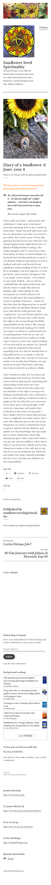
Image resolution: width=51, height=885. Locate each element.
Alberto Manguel (11, 718)
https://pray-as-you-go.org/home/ (18, 827)
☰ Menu (43, 27)
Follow (9, 657)
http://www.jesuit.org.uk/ (14, 795)
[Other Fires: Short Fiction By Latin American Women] (44, 718)
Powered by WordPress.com (13, 871)
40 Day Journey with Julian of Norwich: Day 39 (26, 553)
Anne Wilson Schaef (12, 728)
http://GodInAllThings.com (15, 842)
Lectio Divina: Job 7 (17, 543)
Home (11, 859)
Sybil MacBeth (10, 699)
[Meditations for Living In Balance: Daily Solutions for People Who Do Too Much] (44, 728)
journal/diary (16, 499)
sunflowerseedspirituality (37, 175)
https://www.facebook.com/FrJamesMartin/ (22, 811)
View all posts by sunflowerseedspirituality (21, 525)
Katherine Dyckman (12, 686)
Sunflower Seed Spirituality (17, 65)
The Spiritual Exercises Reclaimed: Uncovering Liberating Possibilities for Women (21, 681)
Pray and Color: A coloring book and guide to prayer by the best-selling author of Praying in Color (22, 693)
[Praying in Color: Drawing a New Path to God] (44, 707)
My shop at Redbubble (13, 751)
